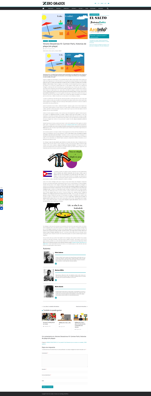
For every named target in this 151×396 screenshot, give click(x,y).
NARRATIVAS (66, 8)
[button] (53, 8)
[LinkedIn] (1, 196)
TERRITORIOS (50, 8)
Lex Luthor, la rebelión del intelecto (51, 306)
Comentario (45, 353)
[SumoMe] (1, 208)
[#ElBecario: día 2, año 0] (65, 314)
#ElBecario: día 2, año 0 (65, 323)
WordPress (66, 393)
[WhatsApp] (1, 202)
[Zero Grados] (43, 8)
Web (43, 380)
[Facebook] (1, 190)
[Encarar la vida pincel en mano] (49, 314)
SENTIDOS (74, 8)
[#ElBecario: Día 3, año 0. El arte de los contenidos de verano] (81, 314)
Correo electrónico (46, 375)
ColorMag (61, 393)
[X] (1, 193)
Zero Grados (52, 48)
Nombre (44, 369)
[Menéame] (1, 199)
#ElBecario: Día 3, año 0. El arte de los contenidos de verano (80, 325)
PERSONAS (58, 8)
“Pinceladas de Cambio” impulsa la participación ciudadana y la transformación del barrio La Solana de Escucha (99, 41)
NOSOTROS (100, 8)
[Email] (1, 205)
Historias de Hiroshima (81, 306)
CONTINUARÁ (92, 8)
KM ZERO (80, 8)
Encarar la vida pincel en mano (49, 323)
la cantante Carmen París (71, 124)
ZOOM (87, 8)
